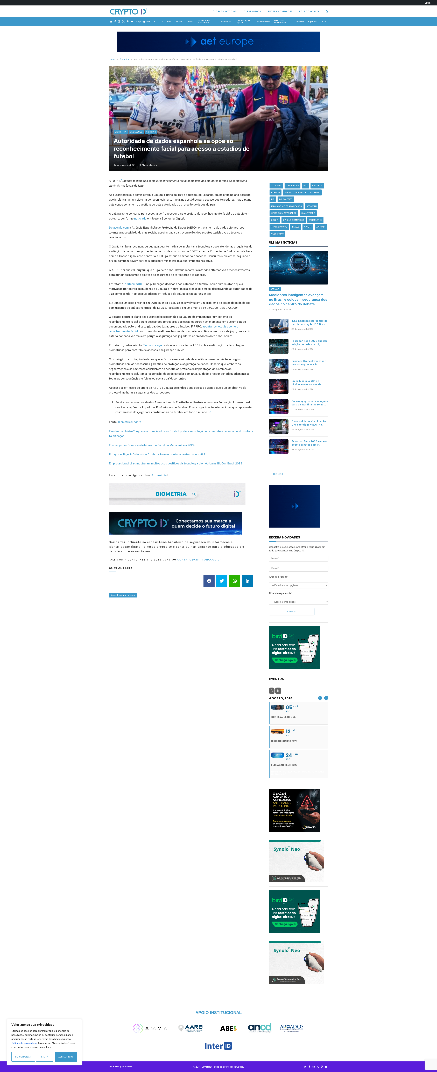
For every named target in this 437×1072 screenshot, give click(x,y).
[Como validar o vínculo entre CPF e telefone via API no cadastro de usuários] (278, 426)
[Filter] (278, 691)
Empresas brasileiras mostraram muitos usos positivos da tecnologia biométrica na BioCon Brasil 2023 (175, 463)
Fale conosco (309, 11)
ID (155, 21)
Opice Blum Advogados (284, 213)
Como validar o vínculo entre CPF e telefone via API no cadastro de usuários (309, 423)
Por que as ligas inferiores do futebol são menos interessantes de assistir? (157, 454)
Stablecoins (263, 21)
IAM (169, 21)
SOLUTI (274, 220)
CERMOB (275, 192)
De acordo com (119, 227)
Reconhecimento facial (123, 595)
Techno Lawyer (153, 345)
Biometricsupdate (129, 422)
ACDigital (276, 185)
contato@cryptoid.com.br (199, 559)
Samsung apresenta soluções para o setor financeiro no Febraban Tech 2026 (310, 403)
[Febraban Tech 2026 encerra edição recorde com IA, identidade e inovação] (278, 346)
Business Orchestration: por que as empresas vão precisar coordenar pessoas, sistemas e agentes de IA (309, 363)
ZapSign (320, 227)
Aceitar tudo (66, 1057)
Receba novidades (280, 11)
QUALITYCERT (308, 213)
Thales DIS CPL (279, 227)
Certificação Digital (243, 21)
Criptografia (143, 21)
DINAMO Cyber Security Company (302, 192)
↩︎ (209, 412)
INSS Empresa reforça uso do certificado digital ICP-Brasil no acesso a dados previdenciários (309, 322)
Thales (295, 227)
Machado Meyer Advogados (286, 206)
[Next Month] (326, 698)
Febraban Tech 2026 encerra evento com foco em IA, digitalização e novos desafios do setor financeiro (310, 443)
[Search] (326, 11)
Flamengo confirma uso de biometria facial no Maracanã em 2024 (152, 445)
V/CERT (308, 227)
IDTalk (179, 21)
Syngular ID (315, 220)
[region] (44, 1042)
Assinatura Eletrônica (204, 21)
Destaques (136, 132)
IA (162, 21)
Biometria (226, 21)
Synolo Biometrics (293, 220)
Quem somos (252, 11)
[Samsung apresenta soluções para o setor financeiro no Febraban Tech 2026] (278, 406)
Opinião (312, 21)
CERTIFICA (317, 185)
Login (428, 2)
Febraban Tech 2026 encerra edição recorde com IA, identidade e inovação (310, 342)
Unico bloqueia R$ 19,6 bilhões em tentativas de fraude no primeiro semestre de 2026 (309, 383)
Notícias (151, 132)
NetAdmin (312, 206)
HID (272, 199)
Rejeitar (45, 1057)
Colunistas (277, 234)
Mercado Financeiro (280, 21)
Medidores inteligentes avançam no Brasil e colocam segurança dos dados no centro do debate (298, 299)
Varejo (300, 21)
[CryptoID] (128, 11)
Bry (305, 185)
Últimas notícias (224, 11)
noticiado (140, 218)
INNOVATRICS (285, 199)
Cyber (190, 21)
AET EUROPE (292, 185)
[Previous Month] (320, 698)
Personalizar (23, 1057)
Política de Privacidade (24, 1043)
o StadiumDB (133, 284)
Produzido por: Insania (120, 1067)
